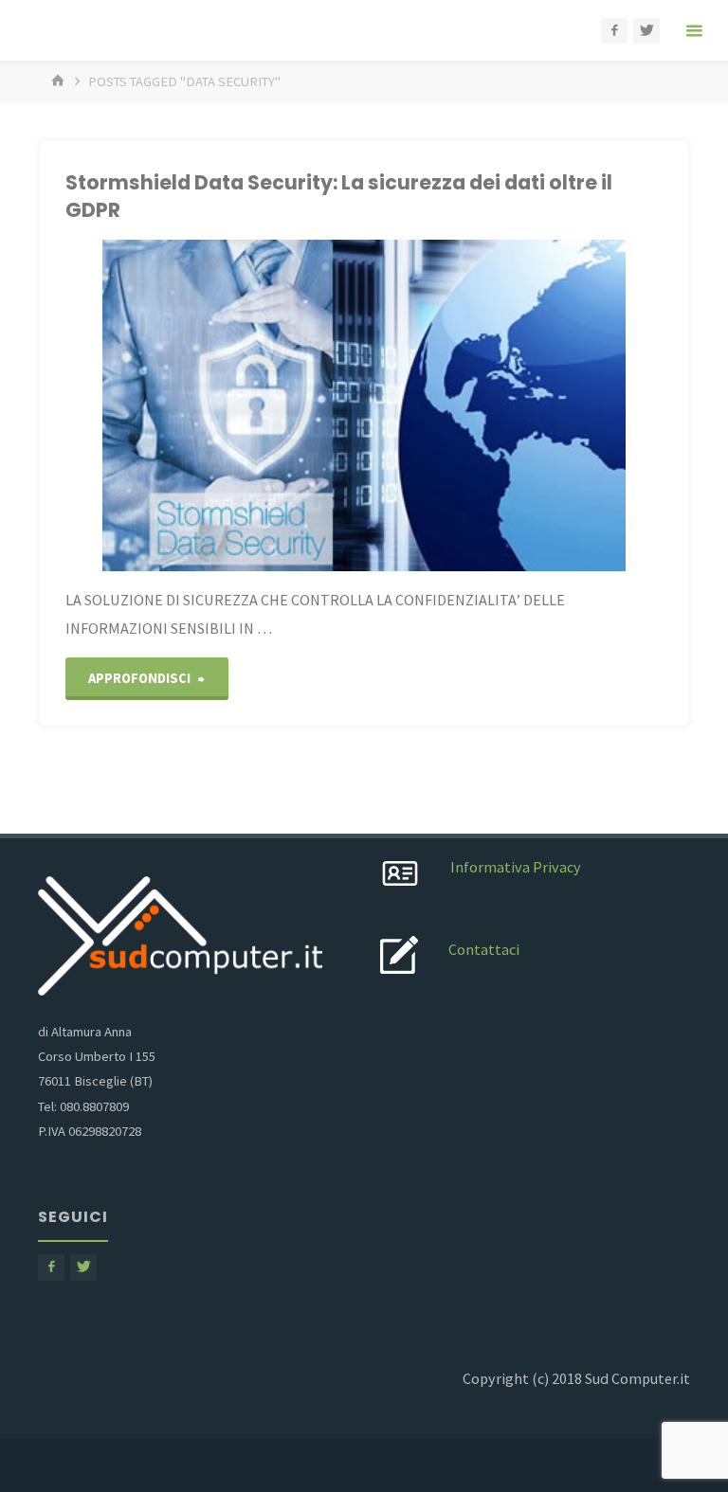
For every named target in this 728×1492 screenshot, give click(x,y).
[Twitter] (646, 31)
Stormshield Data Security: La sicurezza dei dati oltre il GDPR (338, 196)
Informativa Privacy (515, 866)
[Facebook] (614, 31)
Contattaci (483, 949)
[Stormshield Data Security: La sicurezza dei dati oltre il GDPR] (364, 405)
